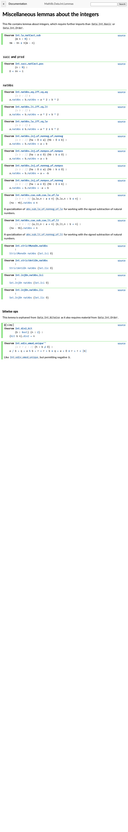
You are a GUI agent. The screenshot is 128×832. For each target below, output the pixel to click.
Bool (24, 332)
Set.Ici (44, 253)
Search (122, 4)
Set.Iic (44, 268)
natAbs (16, 99)
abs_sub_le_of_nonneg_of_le (44, 209)
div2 (26, 336)
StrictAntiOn (17, 268)
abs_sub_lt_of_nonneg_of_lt (44, 234)
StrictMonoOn (17, 253)
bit (13, 336)
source (122, 35)
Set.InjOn (15, 282)
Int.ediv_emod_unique (24, 357)
